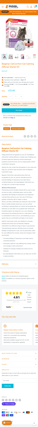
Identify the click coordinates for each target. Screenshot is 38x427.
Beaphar (4, 71)
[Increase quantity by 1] (21, 96)
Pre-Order (19, 110)
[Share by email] (35, 136)
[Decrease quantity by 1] (10, 96)
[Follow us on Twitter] (6, 400)
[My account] (31, 7)
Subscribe (7, 386)
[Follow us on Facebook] (3, 400)
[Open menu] (3, 6)
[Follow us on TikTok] (20, 400)
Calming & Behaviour (18, 128)
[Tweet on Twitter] (31, 136)
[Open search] (28, 7)
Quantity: (4, 96)
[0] (35, 7)
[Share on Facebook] (25, 136)
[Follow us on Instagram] (9, 400)
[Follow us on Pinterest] (13, 400)
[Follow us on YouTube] (16, 400)
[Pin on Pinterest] (28, 136)
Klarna (3, 276)
